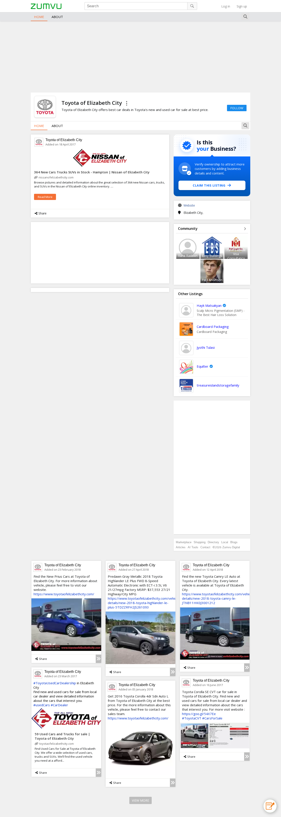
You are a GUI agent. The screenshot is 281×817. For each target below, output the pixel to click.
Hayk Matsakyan (209, 305)
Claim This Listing (209, 185)
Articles (181, 547)
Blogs (234, 542)
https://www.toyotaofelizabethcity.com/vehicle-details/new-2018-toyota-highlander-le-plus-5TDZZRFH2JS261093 (144, 602)
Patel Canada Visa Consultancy (236, 254)
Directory (213, 542)
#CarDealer (59, 705)
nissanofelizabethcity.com (56, 177)
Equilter (202, 366)
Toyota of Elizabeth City (63, 140)
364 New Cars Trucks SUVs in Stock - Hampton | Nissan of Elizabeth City (92, 172)
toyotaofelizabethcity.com (56, 744)
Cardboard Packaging (213, 326)
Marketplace (183, 542)
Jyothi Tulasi (206, 347)
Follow (236, 108)
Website (189, 205)
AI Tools (193, 547)
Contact (205, 547)
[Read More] (98, 659)
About (57, 17)
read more (45, 197)
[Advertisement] (140, 56)
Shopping (199, 542)
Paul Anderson (212, 280)
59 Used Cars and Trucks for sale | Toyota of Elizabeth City (62, 736)
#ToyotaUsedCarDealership (54, 683)
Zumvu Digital (231, 547)
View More (140, 800)
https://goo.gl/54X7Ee (199, 714)
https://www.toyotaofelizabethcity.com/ (64, 594)
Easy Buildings (212, 256)
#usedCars (41, 705)
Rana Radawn (188, 256)
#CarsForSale (212, 718)
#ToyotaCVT (191, 718)
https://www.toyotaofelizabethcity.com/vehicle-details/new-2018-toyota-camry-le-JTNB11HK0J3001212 (218, 598)
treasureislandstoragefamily (218, 385)
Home (39, 17)
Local (224, 542)
